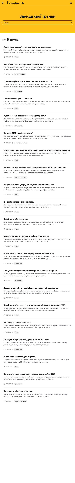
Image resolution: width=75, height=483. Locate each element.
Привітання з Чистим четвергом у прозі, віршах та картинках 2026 (34, 305)
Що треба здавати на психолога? (19, 202)
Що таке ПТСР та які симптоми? (18, 133)
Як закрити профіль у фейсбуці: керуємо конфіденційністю (31, 288)
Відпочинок (18, 91)
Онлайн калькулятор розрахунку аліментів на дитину (29, 253)
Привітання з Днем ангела (16, 219)
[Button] (2, 3)
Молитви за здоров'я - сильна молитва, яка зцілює (27, 47)
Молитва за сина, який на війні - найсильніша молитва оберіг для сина (37, 150)
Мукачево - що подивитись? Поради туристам (25, 116)
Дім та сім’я (18, 263)
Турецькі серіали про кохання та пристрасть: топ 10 (28, 81)
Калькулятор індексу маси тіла (18, 391)
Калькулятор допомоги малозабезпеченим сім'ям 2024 (29, 374)
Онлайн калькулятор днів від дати (19, 357)
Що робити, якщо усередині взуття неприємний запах (29, 185)
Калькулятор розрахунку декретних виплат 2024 (26, 339)
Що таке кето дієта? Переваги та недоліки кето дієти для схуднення (35, 167)
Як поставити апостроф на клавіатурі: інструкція (26, 236)
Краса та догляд (20, 74)
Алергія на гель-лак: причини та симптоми (23, 64)
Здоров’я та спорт (20, 143)
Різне (16, 57)
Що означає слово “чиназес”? (17, 322)
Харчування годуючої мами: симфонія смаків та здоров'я (30, 270)
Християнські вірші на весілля (18, 98)
